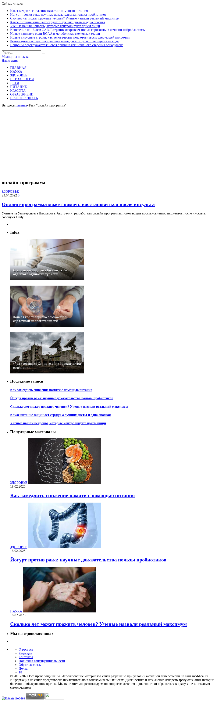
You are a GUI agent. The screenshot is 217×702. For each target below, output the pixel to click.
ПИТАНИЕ (18, 86)
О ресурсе (26, 649)
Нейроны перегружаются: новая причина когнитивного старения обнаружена (66, 45)
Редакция (25, 653)
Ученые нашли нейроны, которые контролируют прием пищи (55, 26)
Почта (23, 668)
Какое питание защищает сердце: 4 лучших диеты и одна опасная (57, 22)
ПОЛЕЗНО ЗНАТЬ (24, 98)
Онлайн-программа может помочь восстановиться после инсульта (78, 204)
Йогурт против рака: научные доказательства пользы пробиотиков (58, 14)
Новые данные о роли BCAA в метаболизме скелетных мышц (55, 33)
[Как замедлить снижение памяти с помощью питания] (64, 482)
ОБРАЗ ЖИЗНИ (21, 94)
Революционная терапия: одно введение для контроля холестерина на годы (64, 41)
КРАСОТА (18, 90)
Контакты (26, 657)
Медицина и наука (15, 56)
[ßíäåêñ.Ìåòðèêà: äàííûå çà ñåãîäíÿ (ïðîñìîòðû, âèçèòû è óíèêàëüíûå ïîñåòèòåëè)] (13, 698)
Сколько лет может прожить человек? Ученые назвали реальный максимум (64, 18)
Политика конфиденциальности (42, 661)
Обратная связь (30, 664)
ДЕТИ (14, 83)
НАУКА (16, 71)
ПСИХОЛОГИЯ (22, 79)
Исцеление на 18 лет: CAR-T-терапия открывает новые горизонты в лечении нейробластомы (78, 30)
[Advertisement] (108, 146)
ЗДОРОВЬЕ (18, 75)
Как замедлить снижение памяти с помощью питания (49, 10)
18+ (21, 672)
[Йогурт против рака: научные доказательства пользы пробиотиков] (64, 547)
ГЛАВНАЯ (18, 67)
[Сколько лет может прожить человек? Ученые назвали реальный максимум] (59, 611)
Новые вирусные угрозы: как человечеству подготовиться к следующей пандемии (70, 37)
